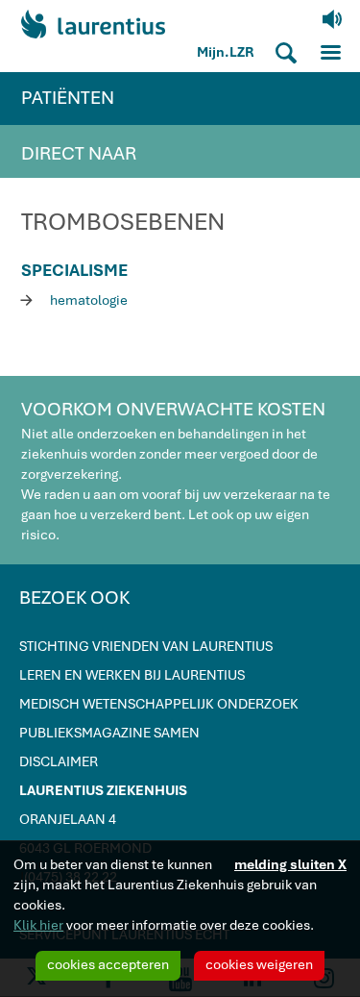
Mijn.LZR (225, 52)
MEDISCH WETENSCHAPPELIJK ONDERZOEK (159, 703)
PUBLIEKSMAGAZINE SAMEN (109, 732)
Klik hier (38, 925)
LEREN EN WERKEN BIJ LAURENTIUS (132, 675)
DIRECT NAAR (78, 153)
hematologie (74, 299)
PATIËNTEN (67, 98)
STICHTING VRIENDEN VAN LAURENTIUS (146, 646)
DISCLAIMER (58, 761)
